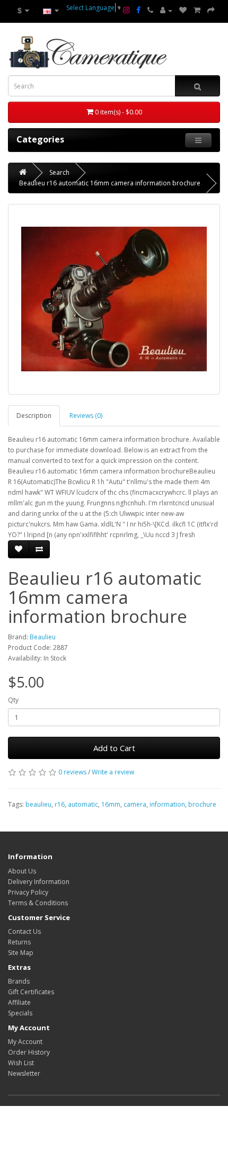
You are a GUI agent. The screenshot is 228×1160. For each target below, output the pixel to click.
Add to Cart (114, 748)
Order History (29, 1052)
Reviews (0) (85, 415)
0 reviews (72, 772)
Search (59, 172)
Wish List (21, 1062)
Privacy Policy (28, 892)
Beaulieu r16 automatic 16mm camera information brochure (109, 183)
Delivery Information (38, 881)
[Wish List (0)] (183, 10)
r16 (60, 804)
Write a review (113, 772)
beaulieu (38, 804)
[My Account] (166, 10)
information (167, 804)
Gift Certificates (31, 991)
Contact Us (24, 931)
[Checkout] (211, 10)
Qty (13, 699)
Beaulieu (43, 636)
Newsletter (24, 1073)
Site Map (20, 952)
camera (135, 804)
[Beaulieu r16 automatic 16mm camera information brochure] (114, 299)
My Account (25, 1041)
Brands (19, 981)
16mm (110, 804)
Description (33, 415)
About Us (22, 871)
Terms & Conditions (38, 902)
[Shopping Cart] (197, 10)
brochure (202, 804)
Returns (19, 942)
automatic (83, 804)
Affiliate (19, 1002)
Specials (20, 1013)
